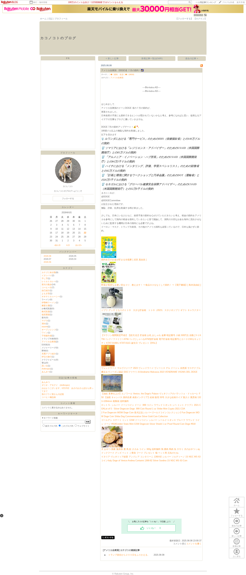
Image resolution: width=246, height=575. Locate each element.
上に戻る (237, 556)
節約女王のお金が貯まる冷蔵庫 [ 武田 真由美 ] (124, 259)
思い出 (45, 366)
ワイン (45, 332)
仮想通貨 (46, 314)
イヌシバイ (47, 275)
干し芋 (45, 278)
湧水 (44, 323)
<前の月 (57, 245)
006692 (198, 15)
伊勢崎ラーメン (49, 302)
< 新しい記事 (112, 58)
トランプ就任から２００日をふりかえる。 (129, 555)
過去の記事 (237, 526)
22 (85, 232)
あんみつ (46, 372)
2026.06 (47, 262)
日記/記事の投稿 (68, 378)
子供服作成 (47, 335)
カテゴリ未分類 (49, 272)
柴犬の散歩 (47, 284)
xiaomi (45, 326)
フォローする (237, 515)
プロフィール (61, 18)
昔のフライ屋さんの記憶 (53, 394)
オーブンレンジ (49, 329)
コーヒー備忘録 (49, 397)
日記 (50, 18)
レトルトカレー (49, 281)
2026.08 (47, 256)
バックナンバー (68, 252)
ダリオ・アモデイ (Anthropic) (56, 385)
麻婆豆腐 (46, 305)
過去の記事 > (191, 58)
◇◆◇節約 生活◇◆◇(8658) (121, 74)
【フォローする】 (184, 18)
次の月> (78, 245)
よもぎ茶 (46, 293)
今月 (68, 245)
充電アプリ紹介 (49, 354)
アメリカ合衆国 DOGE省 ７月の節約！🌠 (122, 70)
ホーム (43, 18)
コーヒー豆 (47, 287)
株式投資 (46, 311)
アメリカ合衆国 (49, 342)
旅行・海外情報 (40, 2)
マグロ (45, 320)
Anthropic (46, 369)
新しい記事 (237, 536)
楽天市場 (241, 2)
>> (206, 2)
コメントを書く (193, 543)
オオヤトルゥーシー (51, 296)
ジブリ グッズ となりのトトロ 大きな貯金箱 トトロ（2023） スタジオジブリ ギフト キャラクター (151, 310)
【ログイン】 (200, 18)
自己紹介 (46, 290)
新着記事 (237, 546)
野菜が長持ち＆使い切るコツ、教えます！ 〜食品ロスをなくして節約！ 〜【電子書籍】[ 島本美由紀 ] (151, 285)
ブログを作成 (228, 2)
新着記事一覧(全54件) (151, 58)
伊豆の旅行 (47, 357)
